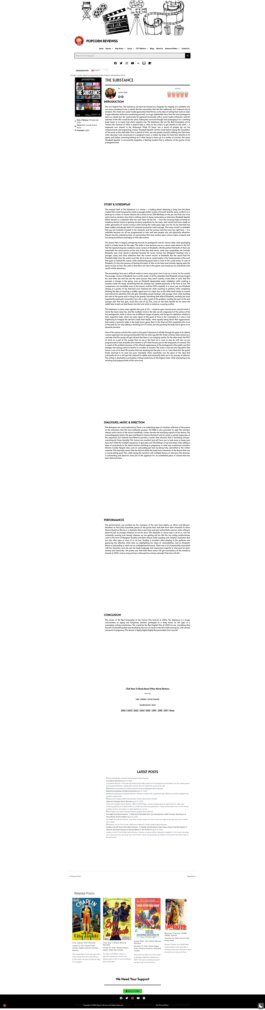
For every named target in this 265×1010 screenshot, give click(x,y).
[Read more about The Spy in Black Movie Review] (117, 919)
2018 (160, 710)
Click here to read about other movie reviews (147, 688)
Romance (75, 950)
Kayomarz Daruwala (91, 948)
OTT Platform (141, 48)
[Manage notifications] (4, 1005)
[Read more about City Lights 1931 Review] (86, 919)
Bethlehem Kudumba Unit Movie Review (120, 791)
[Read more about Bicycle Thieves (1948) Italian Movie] (176, 914)
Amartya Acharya (122, 948)
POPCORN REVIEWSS (102, 41)
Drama (101, 75)
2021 (142, 710)
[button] (109, 48)
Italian (172, 940)
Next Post (191, 876)
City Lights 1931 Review (84, 943)
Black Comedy (88, 75)
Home (101, 48)
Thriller (111, 950)
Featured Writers (171, 48)
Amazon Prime (90, 945)
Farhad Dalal (115, 75)
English (97, 70)
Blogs (152, 48)
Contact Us (185, 48)
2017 (166, 710)
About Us (159, 48)
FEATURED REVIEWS (145, 705)
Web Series (119, 48)
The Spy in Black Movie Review (114, 944)
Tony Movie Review (113, 781)
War (115, 950)
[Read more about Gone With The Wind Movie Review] (148, 918)
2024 (123, 710)
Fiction (136, 948)
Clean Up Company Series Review (118, 801)
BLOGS (154, 705)
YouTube (120, 950)
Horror (122, 75)
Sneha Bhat (157, 948)
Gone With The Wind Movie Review (147, 942)
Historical (142, 948)
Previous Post (75, 876)
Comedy (75, 948)
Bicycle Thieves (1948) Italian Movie (176, 934)
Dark (96, 75)
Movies (108, 48)
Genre (129, 48)
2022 (136, 710)
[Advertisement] (88, 146)
